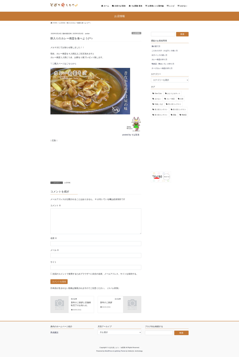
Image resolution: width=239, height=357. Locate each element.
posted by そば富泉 (130, 135)
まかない (158, 99)
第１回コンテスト (174, 104)
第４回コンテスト (161, 115)
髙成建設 (54, 332)
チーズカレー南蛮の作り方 (162, 68)
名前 (53, 238)
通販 (174, 115)
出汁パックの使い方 (159, 55)
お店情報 (136, 33)
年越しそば (159, 104)
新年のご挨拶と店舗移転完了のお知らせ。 (81, 303)
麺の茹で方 (156, 46)
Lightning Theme (119, 351)
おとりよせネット (173, 93)
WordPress (108, 351)
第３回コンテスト (179, 109)
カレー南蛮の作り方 (159, 59)
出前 (181, 99)
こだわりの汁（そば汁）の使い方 (165, 51)
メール (54, 250)
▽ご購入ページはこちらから (63, 64)
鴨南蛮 (184, 115)
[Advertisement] (95, 159)
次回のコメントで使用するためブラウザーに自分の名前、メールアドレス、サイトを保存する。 (95, 274)
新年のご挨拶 (106, 302)
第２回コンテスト (161, 109)
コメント (55, 205)
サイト (53, 262)
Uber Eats (158, 93)
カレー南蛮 (171, 99)
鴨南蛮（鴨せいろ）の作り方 (163, 64)
